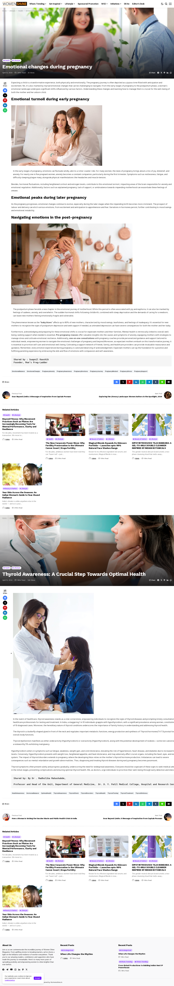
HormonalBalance (33, 793)
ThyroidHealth (100, 793)
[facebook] (3, 970)
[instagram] (15, 970)
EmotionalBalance (18, 371)
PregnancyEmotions (81, 371)
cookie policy (10, 980)
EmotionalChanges (33, 371)
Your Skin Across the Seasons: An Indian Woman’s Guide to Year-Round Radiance (21, 495)
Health (20, 11)
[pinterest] (23, 970)
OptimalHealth (46, 793)
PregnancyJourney (96, 371)
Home (4, 11)
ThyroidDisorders (87, 793)
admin (7, 439)
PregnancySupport (140, 371)
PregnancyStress (126, 371)
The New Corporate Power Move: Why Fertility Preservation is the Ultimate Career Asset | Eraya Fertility (65, 445)
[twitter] (26, 969)
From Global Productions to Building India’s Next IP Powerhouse (140, 966)
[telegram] (7, 969)
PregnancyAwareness (64, 371)
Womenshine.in (56, 982)
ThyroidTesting (113, 793)
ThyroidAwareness (60, 793)
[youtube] (11, 969)
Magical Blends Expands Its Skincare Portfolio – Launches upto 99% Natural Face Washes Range (108, 445)
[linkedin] (19, 969)
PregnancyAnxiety (48, 371)
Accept (37, 978)
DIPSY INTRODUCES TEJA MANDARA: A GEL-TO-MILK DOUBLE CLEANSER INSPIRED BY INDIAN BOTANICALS (151, 445)
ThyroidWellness (141, 793)
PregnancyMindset (111, 371)
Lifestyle (12, 11)
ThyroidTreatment (126, 793)
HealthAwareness (18, 793)
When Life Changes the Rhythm (76, 954)
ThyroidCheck (74, 793)
